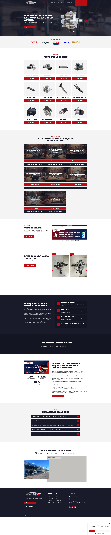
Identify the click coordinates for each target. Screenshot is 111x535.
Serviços (48, 2)
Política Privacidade (101, 533)
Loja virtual (60, 2)
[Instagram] (72, 507)
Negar (99, 531)
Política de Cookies (96, 533)
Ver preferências (106, 531)
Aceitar (92, 531)
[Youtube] (75, 507)
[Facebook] (70, 507)
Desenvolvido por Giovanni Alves (80, 515)
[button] (57, 20)
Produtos (42, 2)
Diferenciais (54, 2)
